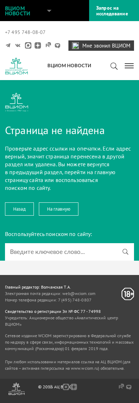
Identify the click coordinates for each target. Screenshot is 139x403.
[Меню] (129, 65)
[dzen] (38, 45)
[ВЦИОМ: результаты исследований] (16, 66)
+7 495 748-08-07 (25, 32)
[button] (49, 10)
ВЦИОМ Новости (17, 11)
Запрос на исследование (112, 11)
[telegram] (9, 45)
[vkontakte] (18, 45)
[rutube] (48, 45)
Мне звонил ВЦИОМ (106, 45)
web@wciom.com (79, 293)
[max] (28, 45)
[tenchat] (57, 45)
